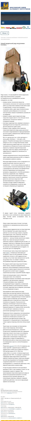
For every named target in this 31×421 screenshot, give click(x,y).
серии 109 (11, 346)
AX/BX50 (20, 130)
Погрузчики (3, 37)
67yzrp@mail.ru (11, 404)
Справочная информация (11, 37)
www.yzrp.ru (9, 392)
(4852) (4, 407)
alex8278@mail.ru (12, 413)
